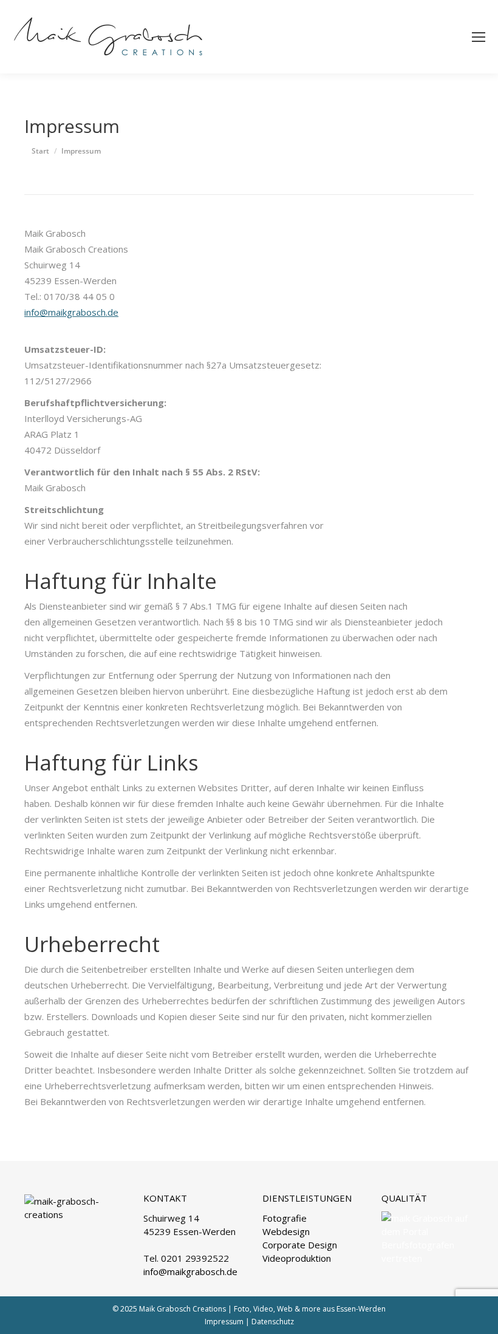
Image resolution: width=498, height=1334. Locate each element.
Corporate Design (299, 1245)
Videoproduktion (296, 1258)
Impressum (224, 1321)
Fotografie (284, 1218)
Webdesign (286, 1231)
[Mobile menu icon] (478, 37)
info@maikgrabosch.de (71, 312)
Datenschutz (272, 1321)
